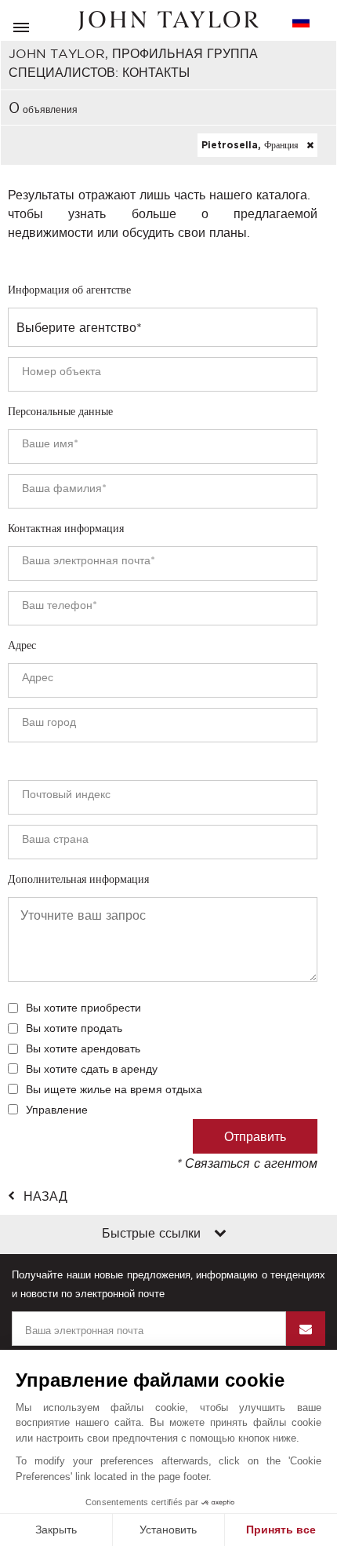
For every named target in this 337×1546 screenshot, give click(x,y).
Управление (57, 1109)
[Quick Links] (220, 1234)
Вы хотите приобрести (83, 1007)
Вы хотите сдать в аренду (92, 1069)
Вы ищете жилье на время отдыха (114, 1089)
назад (45, 1196)
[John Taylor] (168, 20)
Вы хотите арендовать (83, 1048)
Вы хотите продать (74, 1028)
